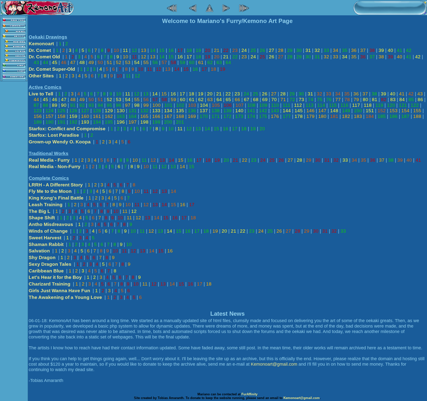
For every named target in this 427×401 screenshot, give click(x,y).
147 (322, 110)
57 (164, 62)
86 (420, 99)
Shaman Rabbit (46, 244)
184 (370, 116)
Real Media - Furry (49, 160)
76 (329, 99)
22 (226, 50)
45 (54, 62)
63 (219, 62)
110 (275, 105)
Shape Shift (42, 217)
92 (82, 105)
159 (73, 116)
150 (358, 110)
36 (354, 50)
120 (391, 105)
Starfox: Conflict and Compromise (67, 128)
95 (109, 105)
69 (265, 99)
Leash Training (46, 204)
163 (121, 116)
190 (49, 122)
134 (168, 110)
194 (97, 122)
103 (192, 105)
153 (393, 110)
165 (144, 116)
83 (393, 99)
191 (61, 122)
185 (382, 116)
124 (49, 110)
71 (283, 99)
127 (85, 110)
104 (204, 105)
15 (162, 50)
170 (204, 116)
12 (134, 50)
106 (228, 105)
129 (109, 110)
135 (180, 110)
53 (127, 62)
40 (390, 50)
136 (192, 110)
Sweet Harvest (45, 237)
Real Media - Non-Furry (55, 166)
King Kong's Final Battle (56, 197)
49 (91, 62)
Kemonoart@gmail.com (274, 364)
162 (109, 116)
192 (73, 122)
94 (100, 105)
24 (244, 50)
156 (38, 116)
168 (180, 116)
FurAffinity (249, 394)
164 (132, 116)
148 (334, 110)
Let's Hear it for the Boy (55, 277)
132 (144, 110)
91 (73, 105)
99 (146, 105)
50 (100, 62)
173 (239, 116)
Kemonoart (41, 43)
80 (365, 99)
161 (97, 116)
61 (201, 62)
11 (125, 50)
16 (171, 50)
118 (368, 105)
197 (132, 122)
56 (155, 62)
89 (54, 105)
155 (417, 110)
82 (383, 99)
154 (405, 110)
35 (344, 50)
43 (36, 62)
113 (310, 105)
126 (73, 110)
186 (393, 116)
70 (274, 99)
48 (82, 62)
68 (255, 99)
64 (228, 62)
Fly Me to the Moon (50, 191)
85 (411, 99)
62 (210, 62)
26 (262, 50)
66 (237, 99)
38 (372, 50)
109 (263, 105)
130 (121, 110)
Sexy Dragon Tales (50, 264)
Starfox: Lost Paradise (54, 135)
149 (346, 110)
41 (399, 50)
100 (156, 105)
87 (36, 105)
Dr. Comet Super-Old (52, 69)
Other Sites (41, 75)
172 (227, 116)
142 (263, 110)
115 (333, 105)
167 (168, 116)
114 (321, 105)
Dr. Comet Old (44, 56)
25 (253, 50)
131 (132, 110)
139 (227, 110)
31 (308, 50)
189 (38, 122)
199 (156, 122)
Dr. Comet (40, 50)
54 (137, 62)
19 (198, 50)
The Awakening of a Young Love (65, 297)
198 (144, 122)
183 (358, 116)
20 (207, 50)
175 (263, 116)
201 (180, 122)
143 (275, 110)
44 (45, 62)
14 (152, 50)
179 (310, 116)
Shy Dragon (42, 257)
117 (356, 105)
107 (239, 105)
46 (63, 62)
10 (116, 50)
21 (216, 50)
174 (251, 116)
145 (299, 110)
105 (216, 105)
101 (168, 105)
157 (49, 116)
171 (216, 116)
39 (381, 50)
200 (168, 122)
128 (97, 110)
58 (173, 62)
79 (356, 99)
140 (239, 110)
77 (338, 99)
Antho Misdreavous (51, 224)
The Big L (39, 211)
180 (322, 116)
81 (374, 99)
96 (118, 105)
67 (246, 99)
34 (335, 50)
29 (290, 50)
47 (73, 62)
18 (189, 50)
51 (109, 62)
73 (301, 99)
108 (251, 105)
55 (146, 62)
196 (121, 122)
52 (118, 62)
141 (251, 110)
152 (382, 110)
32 (317, 50)
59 (182, 62)
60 (191, 62)
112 (298, 105)
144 (287, 110)
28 (280, 50)
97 (127, 105)
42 (408, 50)
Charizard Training (49, 284)
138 (216, 110)
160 (85, 116)
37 (363, 50)
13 (143, 50)
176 (275, 116)
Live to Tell (41, 93)
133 (156, 110)
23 (235, 50)
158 (61, 116)
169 (192, 116)
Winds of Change (48, 231)
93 (91, 105)
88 (45, 105)
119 (379, 105)
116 (344, 105)
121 (403, 105)
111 (286, 105)
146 (310, 110)
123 (38, 110)
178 (299, 116)
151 (370, 110)
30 (299, 50)
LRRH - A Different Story (56, 184)
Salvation (39, 250)
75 (319, 99)
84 (402, 99)
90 (63, 105)
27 (271, 50)
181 (334, 116)
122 (415, 105)
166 (156, 116)
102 (180, 105)
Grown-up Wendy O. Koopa (60, 141)
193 (85, 122)
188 (417, 116)
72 (292, 99)
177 (287, 116)
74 (310, 99)
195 (109, 122)
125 (61, 110)
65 (228, 99)
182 (346, 116)
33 (326, 50)
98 (137, 105)
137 (204, 110)
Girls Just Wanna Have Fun (59, 290)
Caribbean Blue (46, 270)
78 (347, 99)
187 (405, 116)
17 (180, 50)
